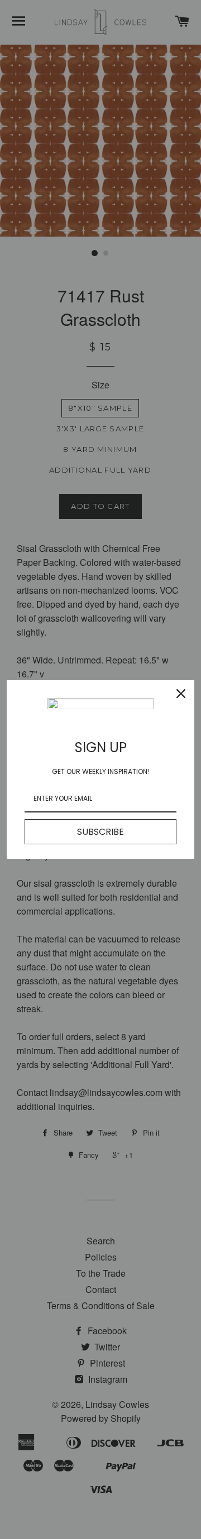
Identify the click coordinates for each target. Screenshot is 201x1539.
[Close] (181, 693)
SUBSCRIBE (100, 831)
